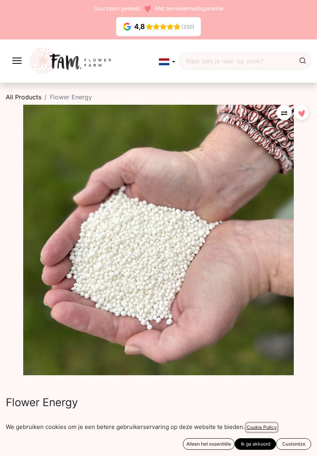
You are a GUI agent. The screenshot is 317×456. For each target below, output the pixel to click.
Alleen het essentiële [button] (208, 444)
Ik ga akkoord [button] (255, 444)
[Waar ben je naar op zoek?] (302, 61)
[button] (167, 62)
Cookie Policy (262, 427)
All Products (23, 97)
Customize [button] (293, 444)
